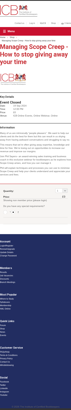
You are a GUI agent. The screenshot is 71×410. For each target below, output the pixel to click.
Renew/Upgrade (7, 249)
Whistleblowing (7, 365)
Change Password (8, 256)
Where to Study (7, 299)
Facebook (4, 382)
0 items (68, 23)
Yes (10, 212)
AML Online (5, 309)
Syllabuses (5, 302)
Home (2, 37)
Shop (53, 23)
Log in (32, 23)
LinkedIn (4, 388)
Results (3, 272)
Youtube (3, 395)
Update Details (6, 252)
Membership (5, 305)
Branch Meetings (7, 282)
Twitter (3, 385)
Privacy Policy (6, 358)
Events (3, 335)
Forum (3, 325)
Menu (11, 31)
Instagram (4, 392)
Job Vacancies (6, 275)
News (2, 332)
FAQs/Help (5, 352)
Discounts (4, 279)
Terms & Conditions (9, 355)
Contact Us (5, 362)
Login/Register (6, 246)
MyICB (43, 23)
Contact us (19, 23)
